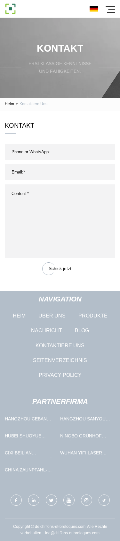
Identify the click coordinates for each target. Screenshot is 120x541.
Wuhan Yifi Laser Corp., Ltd (81, 454)
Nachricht (46, 330)
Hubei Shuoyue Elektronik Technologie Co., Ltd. (26, 437)
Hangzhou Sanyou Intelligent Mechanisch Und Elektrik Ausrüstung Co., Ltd (85, 420)
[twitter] (51, 500)
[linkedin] (33, 500)
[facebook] (16, 500)
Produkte (93, 315)
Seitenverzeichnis (60, 360)
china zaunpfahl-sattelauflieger (26, 471)
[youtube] (69, 500)
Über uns (52, 315)
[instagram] (86, 500)
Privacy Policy (60, 375)
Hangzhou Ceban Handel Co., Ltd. (26, 420)
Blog (82, 330)
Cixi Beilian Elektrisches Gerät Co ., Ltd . (30, 454)
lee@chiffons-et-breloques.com (72, 533)
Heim (9, 104)
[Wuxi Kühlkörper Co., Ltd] (10, 9)
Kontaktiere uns (60, 345)
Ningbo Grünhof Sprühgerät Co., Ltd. (81, 437)
